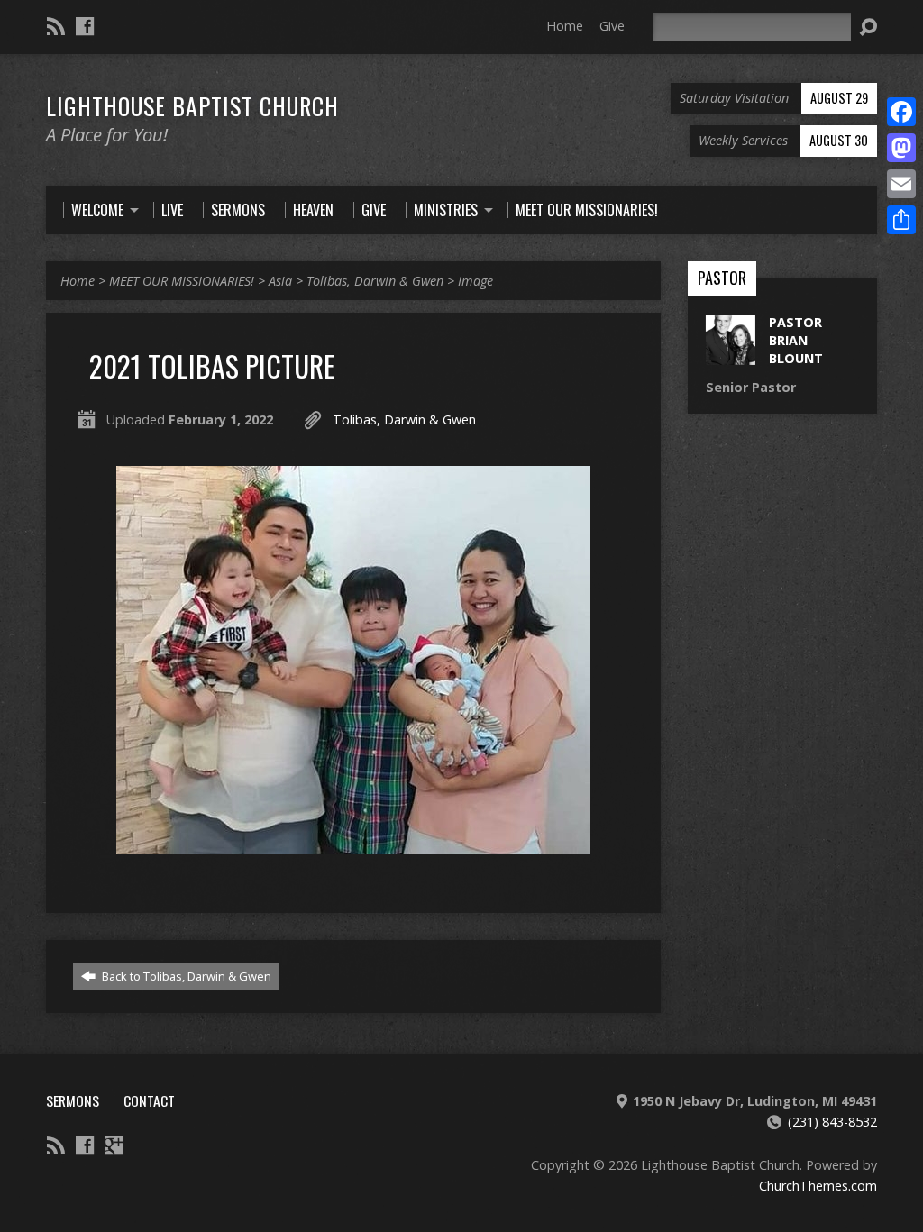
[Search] (868, 27)
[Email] (901, 184)
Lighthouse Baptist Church (192, 105)
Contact (149, 1100)
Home (564, 25)
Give (612, 25)
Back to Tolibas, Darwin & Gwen (185, 976)
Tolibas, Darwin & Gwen (374, 280)
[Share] (901, 220)
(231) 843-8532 (832, 1121)
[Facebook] (85, 26)
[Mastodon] (901, 148)
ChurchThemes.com (818, 1185)
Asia (280, 280)
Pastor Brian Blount (796, 340)
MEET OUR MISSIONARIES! (181, 280)
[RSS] (56, 26)
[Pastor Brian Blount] (730, 354)
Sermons (72, 1100)
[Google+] (114, 1145)
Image (475, 280)
